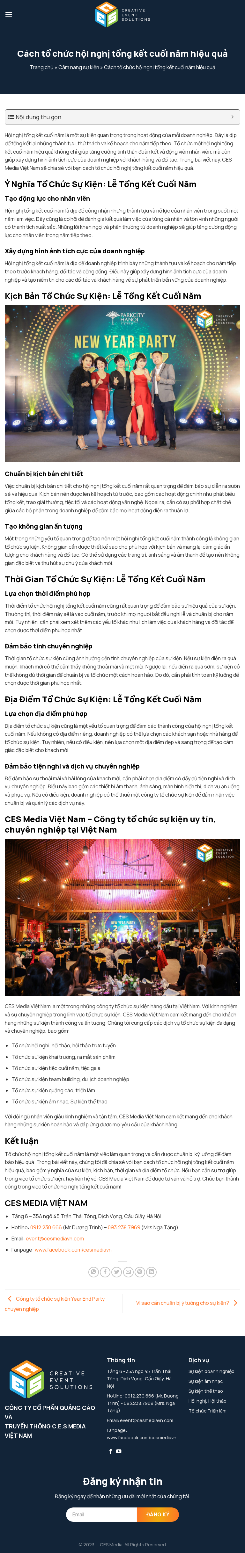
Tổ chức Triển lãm (207, 1411)
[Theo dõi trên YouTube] (118, 1452)
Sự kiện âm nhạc (206, 1381)
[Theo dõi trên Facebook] (110, 1452)
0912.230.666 (46, 1227)
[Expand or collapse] (233, 117)
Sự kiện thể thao (206, 1391)
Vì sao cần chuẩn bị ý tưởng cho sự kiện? (183, 1302)
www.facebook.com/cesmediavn (73, 1249)
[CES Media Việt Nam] (122, 14)
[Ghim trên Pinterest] (140, 1272)
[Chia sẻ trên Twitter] (116, 1272)
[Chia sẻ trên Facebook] (105, 1272)
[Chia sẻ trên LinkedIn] (151, 1272)
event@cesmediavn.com (55, 1238)
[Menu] (8, 14)
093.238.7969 (124, 1227)
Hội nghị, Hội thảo (207, 1401)
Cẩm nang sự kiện (78, 67)
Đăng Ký (157, 1514)
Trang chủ (42, 67)
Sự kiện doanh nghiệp (211, 1371)
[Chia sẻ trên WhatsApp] (93, 1272)
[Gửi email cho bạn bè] (128, 1272)
